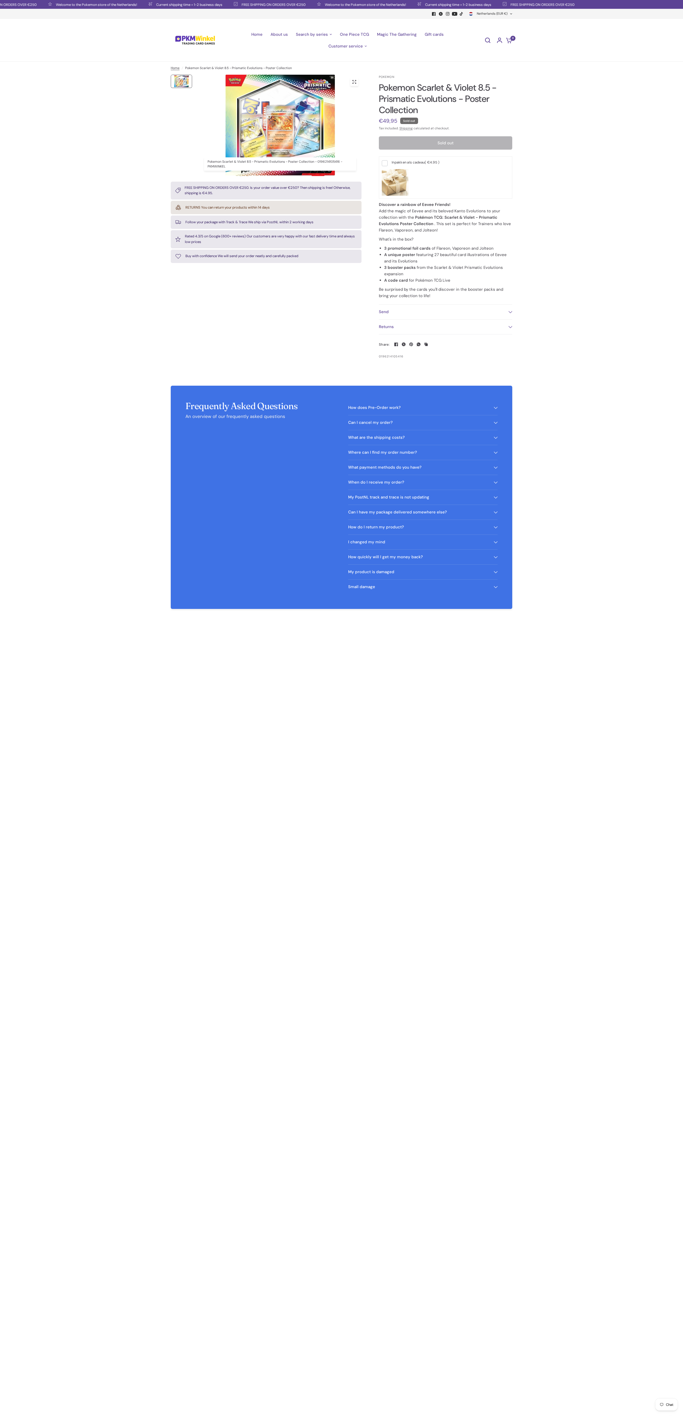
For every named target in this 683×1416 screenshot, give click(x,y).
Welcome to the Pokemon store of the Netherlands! (69, 4)
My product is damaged (371, 572)
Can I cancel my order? (370, 422)
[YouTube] (454, 13)
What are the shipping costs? (376, 437)
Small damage (361, 586)
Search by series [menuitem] (312, 34)
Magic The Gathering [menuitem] (397, 34)
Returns (386, 326)
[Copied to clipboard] (426, 344)
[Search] (487, 40)
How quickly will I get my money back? (385, 557)
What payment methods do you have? (385, 467)
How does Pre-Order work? (374, 407)
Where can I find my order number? (382, 452)
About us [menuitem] (279, 34)
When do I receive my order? (376, 482)
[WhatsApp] (418, 344)
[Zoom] (354, 82)
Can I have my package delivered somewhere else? (397, 512)
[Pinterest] (411, 344)
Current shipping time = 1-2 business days (162, 4)
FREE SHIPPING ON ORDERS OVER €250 (246, 4)
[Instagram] (447, 13)
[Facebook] (433, 13)
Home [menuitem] (257, 34)
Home (175, 68)
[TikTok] (461, 13)
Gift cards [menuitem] (434, 34)
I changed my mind (366, 542)
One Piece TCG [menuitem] (354, 34)
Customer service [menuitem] (345, 46)
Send (384, 311)
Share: (384, 344)
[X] (440, 13)
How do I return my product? (376, 527)
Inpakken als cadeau (415, 162)
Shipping (406, 128)
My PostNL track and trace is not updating (388, 497)
